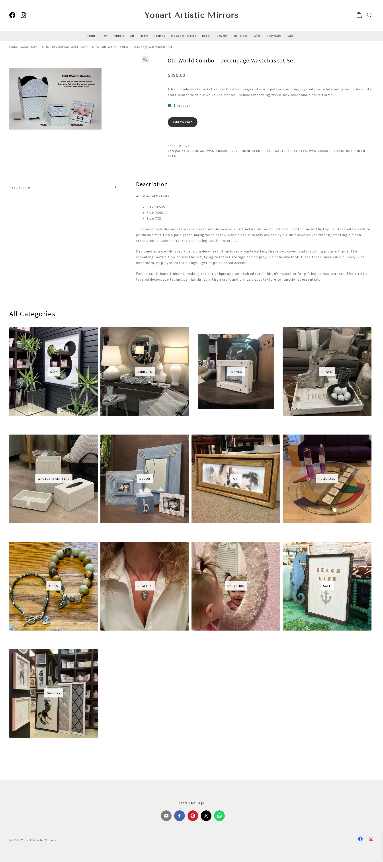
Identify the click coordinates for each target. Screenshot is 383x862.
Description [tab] (19, 187)
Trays (144, 36)
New (104, 36)
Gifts (257, 36)
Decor (206, 36)
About (91, 36)
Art (132, 36)
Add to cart (182, 122)
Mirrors (119, 36)
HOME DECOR (252, 151)
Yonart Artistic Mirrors (192, 15)
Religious (241, 36)
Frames (159, 36)
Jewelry (222, 36)
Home (13, 47)
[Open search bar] (369, 15)
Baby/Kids (274, 36)
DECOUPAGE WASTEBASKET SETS (75, 47)
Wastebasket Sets (183, 36)
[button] (145, 59)
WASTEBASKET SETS (35, 47)
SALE (268, 151)
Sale (290, 36)
